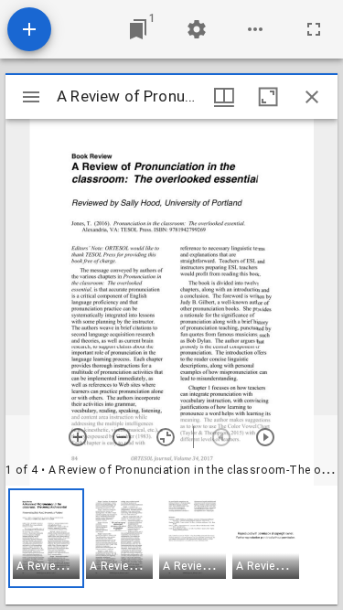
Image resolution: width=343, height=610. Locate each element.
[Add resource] (29, 29)
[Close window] (312, 97)
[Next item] (265, 437)
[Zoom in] (78, 437)
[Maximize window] (268, 97)
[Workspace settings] (197, 29)
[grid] (171, 545)
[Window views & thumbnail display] (224, 97)
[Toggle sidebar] (31, 97)
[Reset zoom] (166, 437)
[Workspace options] (255, 29)
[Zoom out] (122, 437)
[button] (46, 538)
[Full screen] (314, 29)
